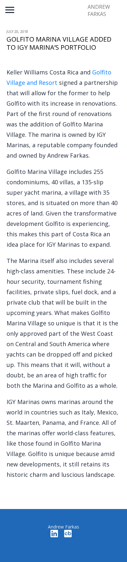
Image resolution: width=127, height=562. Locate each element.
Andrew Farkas (63, 527)
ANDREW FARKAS (99, 10)
